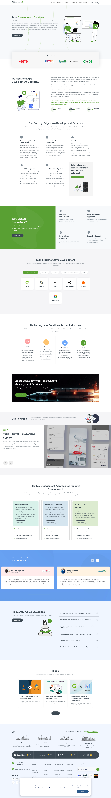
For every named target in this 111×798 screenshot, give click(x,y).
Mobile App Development (35, 771)
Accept (82, 791)
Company (85, 2)
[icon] (95, 418)
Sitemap (96, 796)
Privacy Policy (76, 796)
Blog (68, 767)
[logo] (17, 3)
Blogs (80, 2)
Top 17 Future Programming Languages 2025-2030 (54, 697)
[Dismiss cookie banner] (88, 781)
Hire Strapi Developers (59, 770)
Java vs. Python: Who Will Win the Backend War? (29, 697)
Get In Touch (17, 235)
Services (53, 2)
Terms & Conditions (86, 796)
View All (55, 713)
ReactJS (45, 774)
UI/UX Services (35, 767)
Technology (60, 2)
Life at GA (69, 770)
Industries (67, 2)
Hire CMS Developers (59, 767)
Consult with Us (21, 395)
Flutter (45, 770)
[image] (30, 687)
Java (45, 767)
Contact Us (17, 35)
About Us (69, 774)
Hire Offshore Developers (57, 775)
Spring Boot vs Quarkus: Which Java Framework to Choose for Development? (80, 698)
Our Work (74, 2)
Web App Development (35, 776)
